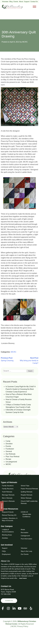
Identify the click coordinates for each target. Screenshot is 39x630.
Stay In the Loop (26, 551)
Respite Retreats (26, 495)
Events (16, 1)
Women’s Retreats (8, 501)
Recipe (8, 459)
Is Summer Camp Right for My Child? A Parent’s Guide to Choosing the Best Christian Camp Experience (21, 389)
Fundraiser (10, 449)
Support (26, 1)
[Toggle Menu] (34, 7)
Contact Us (34, 1)
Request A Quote (8, 512)
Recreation (24, 532)
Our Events (24, 554)
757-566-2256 (6, 594)
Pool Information (26, 539)
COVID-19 (24, 512)
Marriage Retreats (8, 495)
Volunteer (5, 1)
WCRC (25, 42)
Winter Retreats (26, 498)
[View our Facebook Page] (3, 608)
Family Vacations (8, 485)
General (9, 451)
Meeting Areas (7, 535)
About (21, 1)
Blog (11, 1)
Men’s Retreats (7, 498)
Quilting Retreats (26, 492)
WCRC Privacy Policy (19, 626)
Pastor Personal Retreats (29, 488)
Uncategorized (11, 462)
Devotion (9, 444)
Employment (6, 554)
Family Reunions (7, 488)
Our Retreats (10, 454)
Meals (23, 529)
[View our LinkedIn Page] (14, 608)
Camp (8, 441)
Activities (5, 538)
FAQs (4, 551)
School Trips (25, 485)
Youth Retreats (7, 492)
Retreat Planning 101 (9, 515)
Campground (25, 535)
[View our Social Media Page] (8, 608)
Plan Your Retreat (12, 456)
